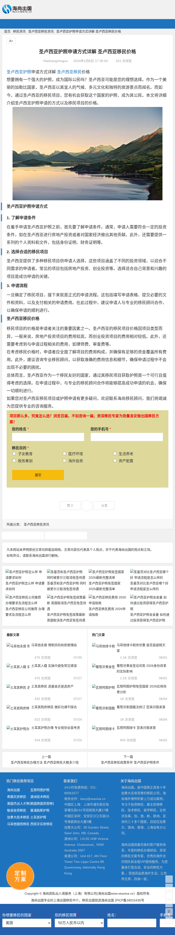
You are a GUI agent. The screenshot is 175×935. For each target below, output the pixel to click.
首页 (7, 31)
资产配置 (126, 461)
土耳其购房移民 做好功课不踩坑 (54, 707)
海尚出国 (13, 790)
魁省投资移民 (16, 810)
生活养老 (126, 454)
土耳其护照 (38, 817)
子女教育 (25, 454)
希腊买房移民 (16, 797)
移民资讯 (19, 31)
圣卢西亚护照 (19, 72)
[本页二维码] (169, 920)
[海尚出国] (16, 12)
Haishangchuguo (55, 61)
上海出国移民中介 (66, 900)
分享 (104, 505)
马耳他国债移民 (18, 824)
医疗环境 (75, 454)
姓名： (114, 915)
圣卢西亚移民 (69, 72)
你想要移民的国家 (18, 915)
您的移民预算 (67, 915)
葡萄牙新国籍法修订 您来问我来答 (141, 707)
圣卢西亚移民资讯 (41, 31)
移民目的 (20, 448)
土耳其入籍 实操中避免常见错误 (54, 665)
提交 (38, 475)
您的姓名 (20, 429)
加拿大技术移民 (18, 817)
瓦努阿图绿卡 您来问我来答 (136, 727)
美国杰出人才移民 (18, 803)
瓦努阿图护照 (39, 790)
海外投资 (75, 461)
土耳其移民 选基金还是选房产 (52, 686)
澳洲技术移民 (39, 797)
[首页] (169, 879)
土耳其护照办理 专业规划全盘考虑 (55, 727)
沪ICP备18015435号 (129, 900)
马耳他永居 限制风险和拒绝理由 (54, 645)
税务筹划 (25, 461)
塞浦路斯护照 (39, 810)
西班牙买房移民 (41, 824)
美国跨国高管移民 (42, 803)
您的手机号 (100, 429)
